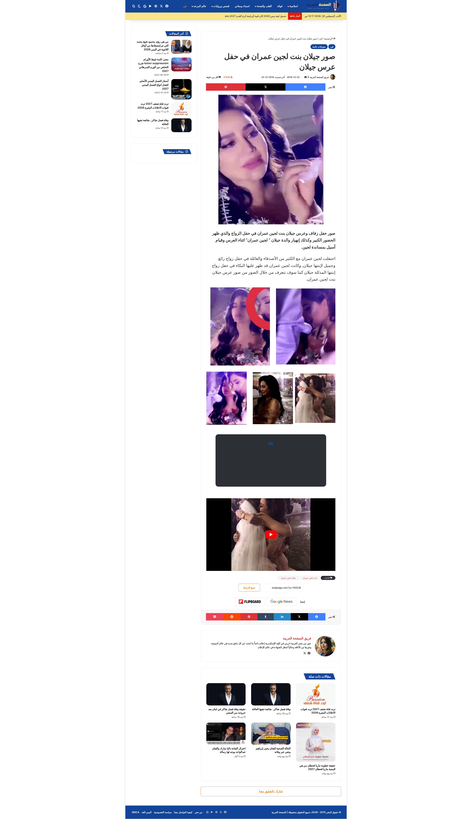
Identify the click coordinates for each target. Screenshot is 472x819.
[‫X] (304, 653)
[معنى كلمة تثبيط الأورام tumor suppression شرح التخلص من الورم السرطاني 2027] (181, 64)
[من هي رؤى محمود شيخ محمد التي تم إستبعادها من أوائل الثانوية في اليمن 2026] (181, 47)
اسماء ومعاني (242, 6)
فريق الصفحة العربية (319, 77)
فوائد (279, 6)
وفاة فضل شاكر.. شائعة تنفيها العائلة (271, 709)
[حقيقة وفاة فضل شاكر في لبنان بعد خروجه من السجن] (226, 694)
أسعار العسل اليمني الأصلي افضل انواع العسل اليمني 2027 (154, 84)
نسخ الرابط (249, 587)
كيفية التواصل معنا (183, 812)
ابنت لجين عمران (310, 578)
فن (185, 6)
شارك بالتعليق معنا (271, 791)
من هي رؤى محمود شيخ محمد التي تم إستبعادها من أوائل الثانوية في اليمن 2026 (153, 45)
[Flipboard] (250, 601)
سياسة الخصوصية (163, 812)
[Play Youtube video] (270, 534)
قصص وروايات (221, 6)
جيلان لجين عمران (288, 578)
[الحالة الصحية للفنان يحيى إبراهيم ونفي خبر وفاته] (270, 734)
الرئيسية (328, 38)
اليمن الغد (147, 812)
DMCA (135, 812)
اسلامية (294, 6)
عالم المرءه (200, 6)
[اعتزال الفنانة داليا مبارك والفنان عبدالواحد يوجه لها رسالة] (226, 734)
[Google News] (281, 602)
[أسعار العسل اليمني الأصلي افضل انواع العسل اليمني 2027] (181, 89)
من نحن (198, 812)
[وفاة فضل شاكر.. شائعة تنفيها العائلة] (270, 694)
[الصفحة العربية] (323, 6)
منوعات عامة (319, 46)
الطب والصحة (264, 6)
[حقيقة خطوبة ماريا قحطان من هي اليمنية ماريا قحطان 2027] (315, 742)
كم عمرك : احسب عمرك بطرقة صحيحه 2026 (263, 16)
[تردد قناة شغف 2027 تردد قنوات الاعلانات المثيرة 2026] (315, 694)
